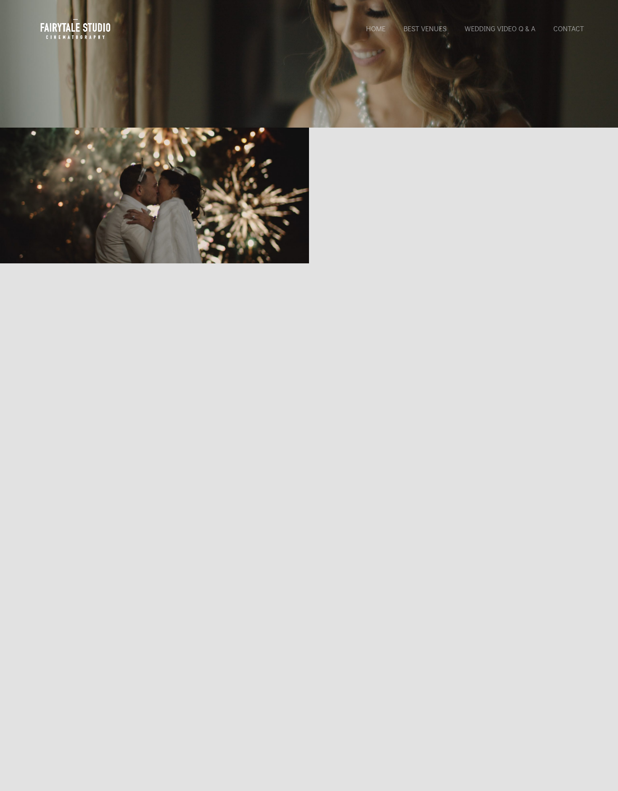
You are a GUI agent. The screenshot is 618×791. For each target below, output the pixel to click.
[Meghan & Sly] (154, 194)
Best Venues (425, 28)
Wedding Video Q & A (500, 28)
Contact (568, 28)
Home (375, 28)
